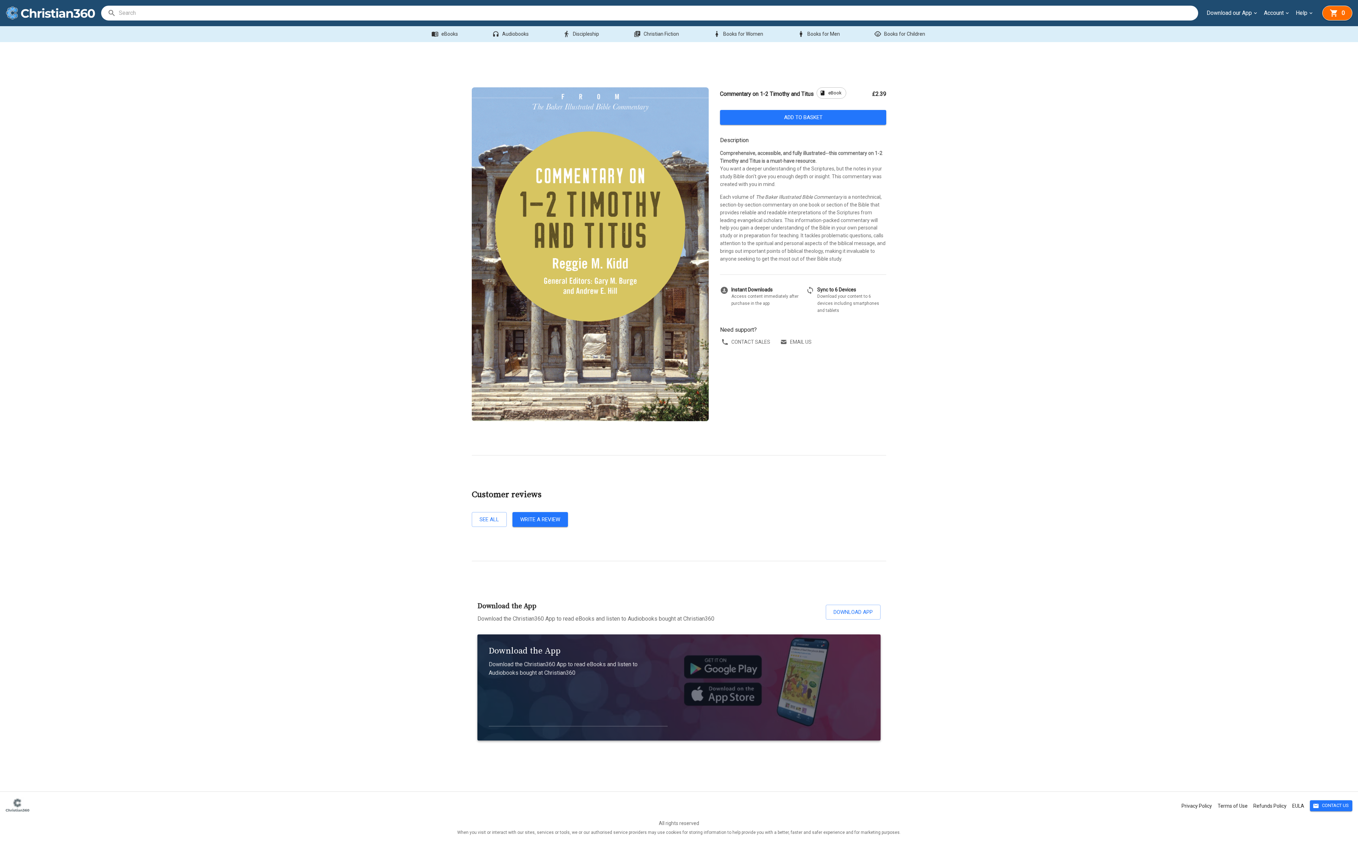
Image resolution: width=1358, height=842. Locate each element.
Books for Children (899, 33)
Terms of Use (1233, 806)
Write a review (540, 519)
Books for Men (818, 33)
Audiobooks (510, 33)
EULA (1298, 806)
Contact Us (1331, 806)
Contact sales (750, 342)
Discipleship (581, 33)
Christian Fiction (656, 33)
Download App (853, 612)
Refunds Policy (1270, 806)
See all (489, 519)
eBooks (444, 33)
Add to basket (803, 117)
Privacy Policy (1197, 806)
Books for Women (738, 33)
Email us (801, 342)
